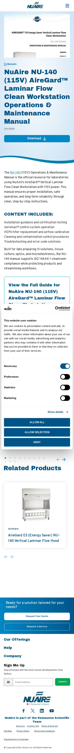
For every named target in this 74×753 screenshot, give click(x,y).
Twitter (33, 710)
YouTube (51, 710)
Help (8, 648)
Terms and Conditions (44, 731)
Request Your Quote (37, 616)
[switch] (65, 377)
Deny (37, 442)
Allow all (37, 422)
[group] (35, 515)
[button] (5, 458)
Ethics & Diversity (49, 726)
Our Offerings (17, 639)
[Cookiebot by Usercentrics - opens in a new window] (55, 308)
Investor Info (33, 726)
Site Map (8, 731)
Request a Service (37, 626)
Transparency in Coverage (16, 739)
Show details (55, 411)
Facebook (23, 710)
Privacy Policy (23, 731)
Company (12, 656)
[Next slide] (64, 460)
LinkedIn (41, 710)
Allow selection (37, 432)
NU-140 (15, 173)
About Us (20, 726)
